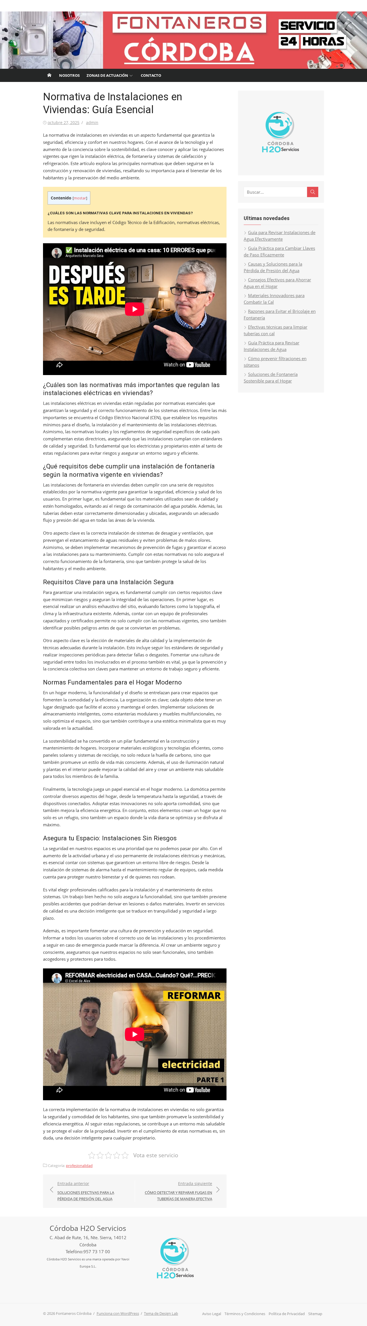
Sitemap (315, 1313)
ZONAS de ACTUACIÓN (107, 75)
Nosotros (69, 75)
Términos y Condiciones (245, 1313)
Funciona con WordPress (118, 1313)
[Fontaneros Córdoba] (183, 40)
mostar (80, 198)
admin (92, 122)
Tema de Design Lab (161, 1313)
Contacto (151, 75)
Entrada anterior (85, 1191)
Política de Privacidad (287, 1313)
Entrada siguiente (178, 1191)
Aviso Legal (211, 1313)
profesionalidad (79, 1165)
